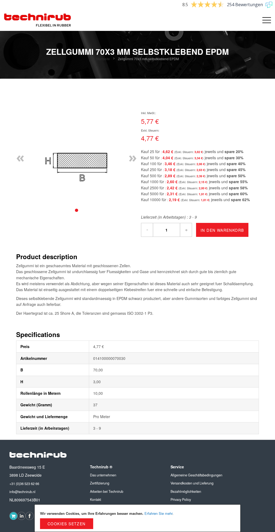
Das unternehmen (103, 475)
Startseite (103, 58)
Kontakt (95, 499)
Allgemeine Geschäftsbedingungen (196, 475)
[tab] (76, 210)
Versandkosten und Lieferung (192, 483)
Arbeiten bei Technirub (106, 491)
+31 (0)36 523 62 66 (24, 483)
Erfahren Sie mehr (158, 513)
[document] (137, 518)
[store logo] (37, 20)
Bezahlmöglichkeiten (186, 491)
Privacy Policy (181, 499)
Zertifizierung (99, 483)
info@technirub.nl (22, 491)
